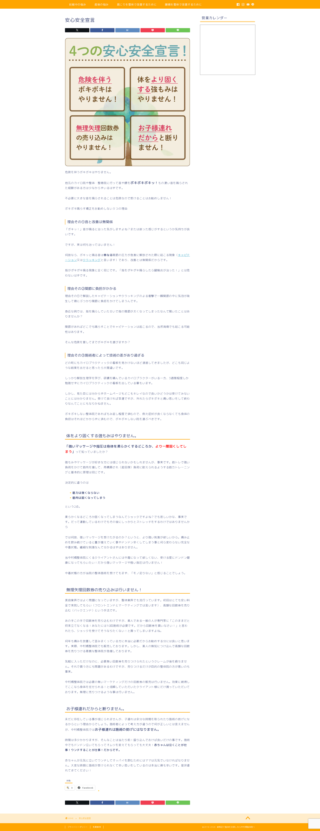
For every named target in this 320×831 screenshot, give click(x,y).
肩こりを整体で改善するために (137, 4)
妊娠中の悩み (77, 4)
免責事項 (97, 827)
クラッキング (92, 260)
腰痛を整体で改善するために (183, 4)
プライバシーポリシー (78, 827)
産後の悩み (101, 4)
